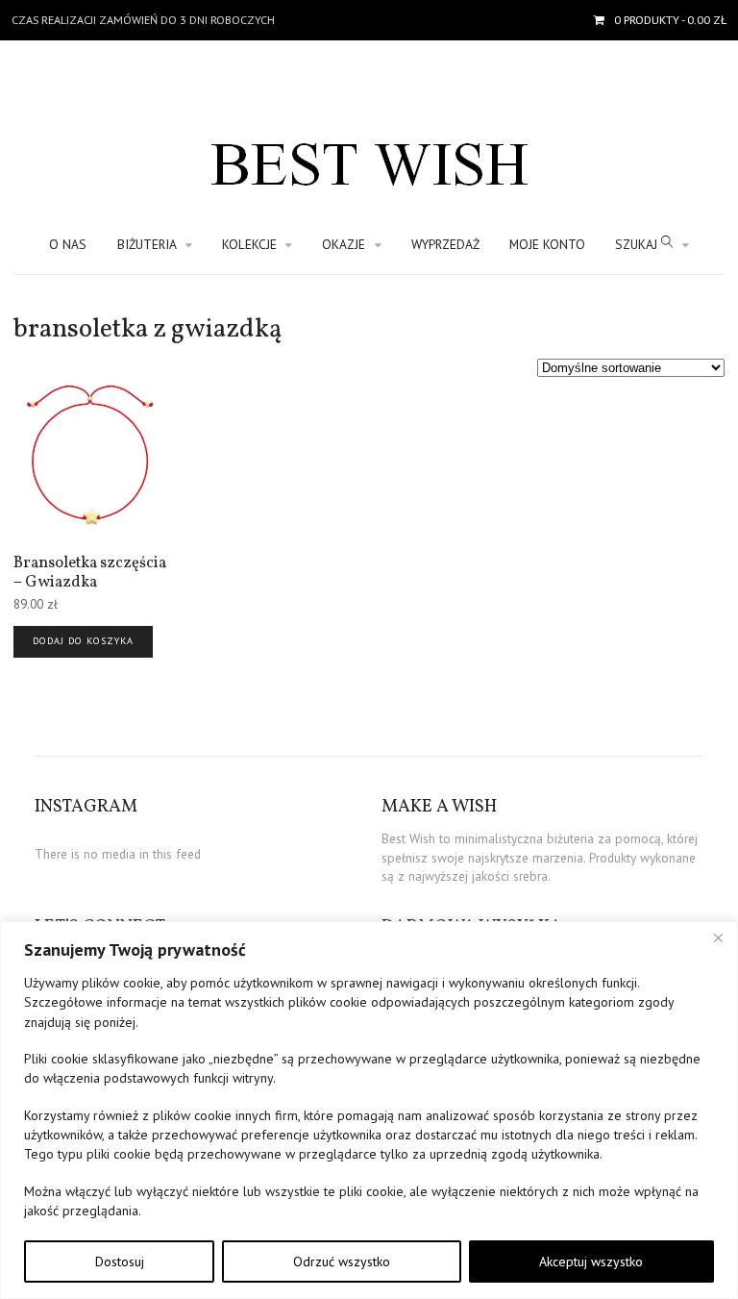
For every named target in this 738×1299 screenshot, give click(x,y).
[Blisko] (717, 937)
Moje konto (547, 244)
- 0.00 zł (670, 19)
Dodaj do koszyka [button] (83, 641)
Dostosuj (119, 1261)
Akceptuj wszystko (591, 1261)
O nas (67, 244)
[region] (369, 1110)
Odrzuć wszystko (341, 1261)
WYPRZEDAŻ (445, 244)
